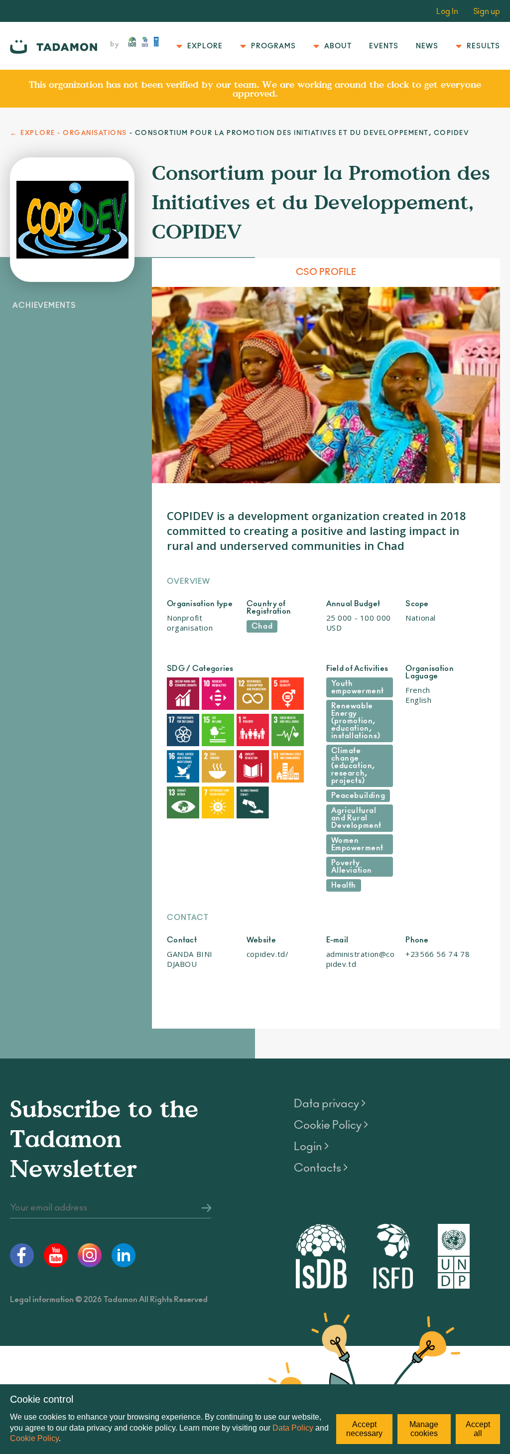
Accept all (478, 1429)
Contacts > (321, 1168)
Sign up (486, 11)
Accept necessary (364, 1429)
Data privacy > (330, 1103)
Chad (262, 626)
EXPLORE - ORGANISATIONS (73, 133)
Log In (447, 11)
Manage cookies (423, 1429)
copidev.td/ (268, 954)
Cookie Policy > (331, 1125)
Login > (311, 1146)
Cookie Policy (34, 1438)
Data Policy (292, 1428)
